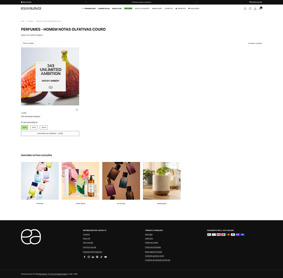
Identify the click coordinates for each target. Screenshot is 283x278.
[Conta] (255, 8)
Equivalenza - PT (44, 274)
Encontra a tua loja (256, 2)
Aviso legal (148, 234)
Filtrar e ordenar (28, 43)
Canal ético (149, 238)
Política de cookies (151, 243)
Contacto (86, 234)
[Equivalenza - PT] (31, 8)
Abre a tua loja (27, 2)
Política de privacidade (153, 247)
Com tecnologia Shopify (58, 274)
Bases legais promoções (153, 252)
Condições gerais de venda (154, 256)
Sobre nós (86, 238)
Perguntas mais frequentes (92, 252)
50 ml (34, 127)
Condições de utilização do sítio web (157, 260)
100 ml (43, 127)
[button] (245, 8)
